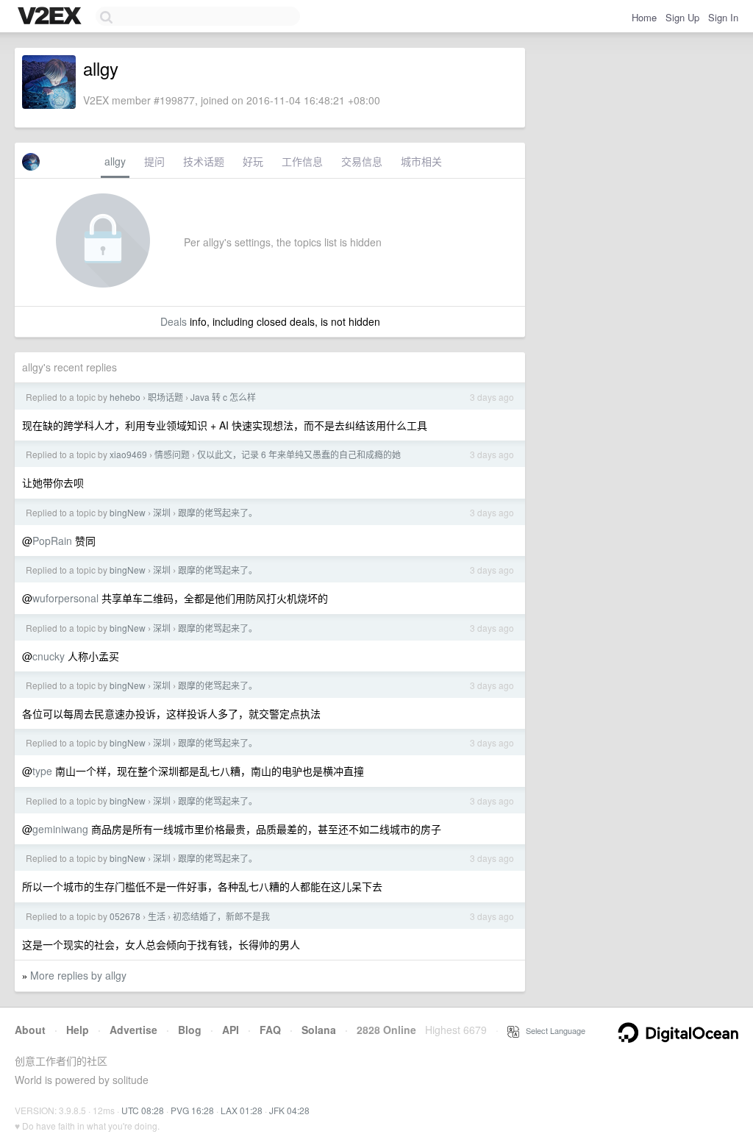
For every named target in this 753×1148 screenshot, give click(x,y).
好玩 (253, 161)
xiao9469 (128, 454)
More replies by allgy (78, 975)
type (42, 770)
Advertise (133, 1029)
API (230, 1029)
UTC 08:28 (142, 1110)
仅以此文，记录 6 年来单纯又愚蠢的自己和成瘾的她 (299, 454)
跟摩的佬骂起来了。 (217, 512)
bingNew (128, 512)
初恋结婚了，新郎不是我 (221, 916)
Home (644, 17)
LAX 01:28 (242, 1110)
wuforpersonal (65, 598)
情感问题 (172, 454)
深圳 (162, 512)
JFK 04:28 (289, 1110)
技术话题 (203, 161)
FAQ (270, 1029)
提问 (154, 161)
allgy (115, 161)
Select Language (552, 1030)
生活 (156, 916)
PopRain (52, 540)
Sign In (723, 17)
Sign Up (682, 17)
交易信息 (361, 161)
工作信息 (302, 161)
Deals (173, 321)
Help (77, 1029)
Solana (318, 1029)
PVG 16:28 (192, 1110)
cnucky (48, 656)
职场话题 (165, 397)
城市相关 (421, 161)
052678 (125, 916)
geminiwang (60, 828)
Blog (189, 1029)
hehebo (125, 397)
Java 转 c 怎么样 (223, 397)
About (30, 1029)
